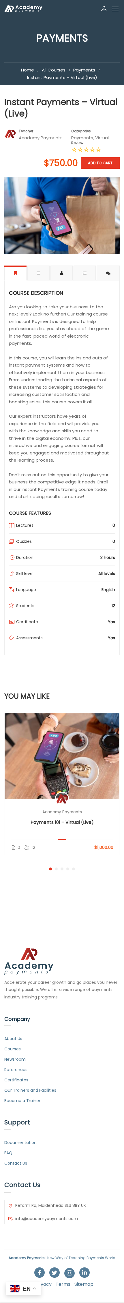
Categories (81, 131)
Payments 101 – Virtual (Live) (62, 822)
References (15, 1069)
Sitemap (83, 1284)
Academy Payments (62, 812)
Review (77, 142)
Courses (12, 1049)
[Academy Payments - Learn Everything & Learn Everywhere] (23, 8)
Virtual (102, 138)
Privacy (43, 1284)
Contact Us (15, 1163)
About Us (13, 1038)
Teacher (26, 131)
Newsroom (15, 1059)
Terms (63, 1284)
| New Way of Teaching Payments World (62, 1257)
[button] (50, 869)
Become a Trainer (22, 1100)
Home (27, 70)
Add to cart (100, 163)
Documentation (20, 1142)
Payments (84, 70)
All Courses (53, 70)
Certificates (16, 1080)
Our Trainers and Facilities (30, 1090)
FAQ (8, 1153)
